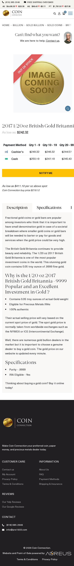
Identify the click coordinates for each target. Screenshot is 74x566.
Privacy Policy (10, 479)
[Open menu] (70, 13)
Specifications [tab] (49, 207)
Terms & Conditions (12, 483)
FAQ (41, 474)
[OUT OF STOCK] (42, 83)
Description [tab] (17, 207)
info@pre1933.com (16, 529)
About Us (44, 469)
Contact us (52, 40)
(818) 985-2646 (12, 2)
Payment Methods (49, 479)
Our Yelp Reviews (11, 501)
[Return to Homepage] (12, 13)
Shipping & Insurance (50, 483)
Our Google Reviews (13, 506)
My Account (8, 474)
